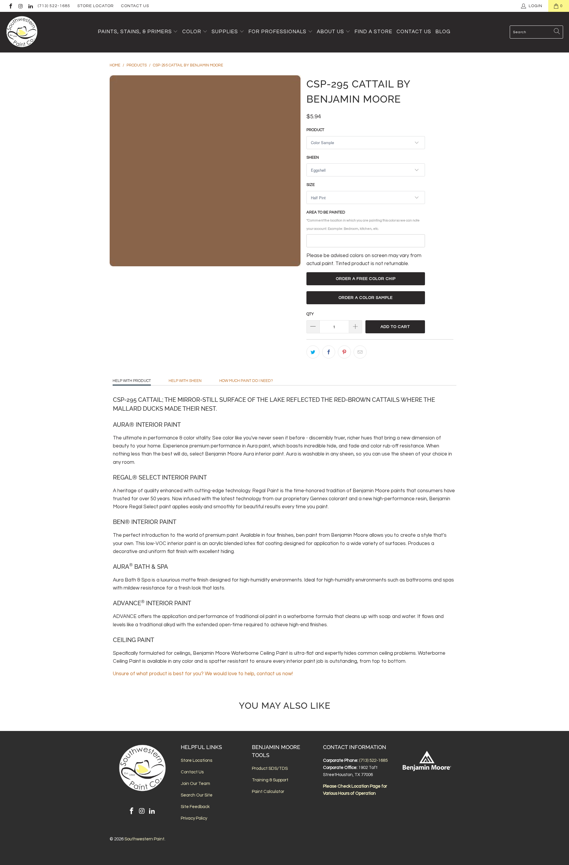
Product (315, 130)
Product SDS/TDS (270, 768)
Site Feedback (195, 807)
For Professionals (278, 31)
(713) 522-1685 (54, 6)
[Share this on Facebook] (328, 352)
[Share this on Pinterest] (344, 352)
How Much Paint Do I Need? (246, 381)
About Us (331, 31)
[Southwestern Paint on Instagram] (20, 6)
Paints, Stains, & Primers (135, 31)
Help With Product (132, 381)
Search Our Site (196, 795)
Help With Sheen (185, 381)
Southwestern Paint (144, 839)
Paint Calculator (268, 791)
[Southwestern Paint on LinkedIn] (30, 6)
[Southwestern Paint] (22, 32)
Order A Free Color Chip (366, 279)
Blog (442, 31)
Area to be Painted (363, 220)
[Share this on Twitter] (312, 352)
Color (191, 31)
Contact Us (135, 6)
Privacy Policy (194, 818)
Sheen (312, 157)
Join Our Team (195, 783)
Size (310, 185)
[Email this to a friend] (360, 352)
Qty (310, 314)
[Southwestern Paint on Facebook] (10, 6)
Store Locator (95, 6)
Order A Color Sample (365, 298)
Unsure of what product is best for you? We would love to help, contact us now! (203, 673)
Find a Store (373, 31)
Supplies (225, 31)
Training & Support (270, 780)
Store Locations (196, 760)
